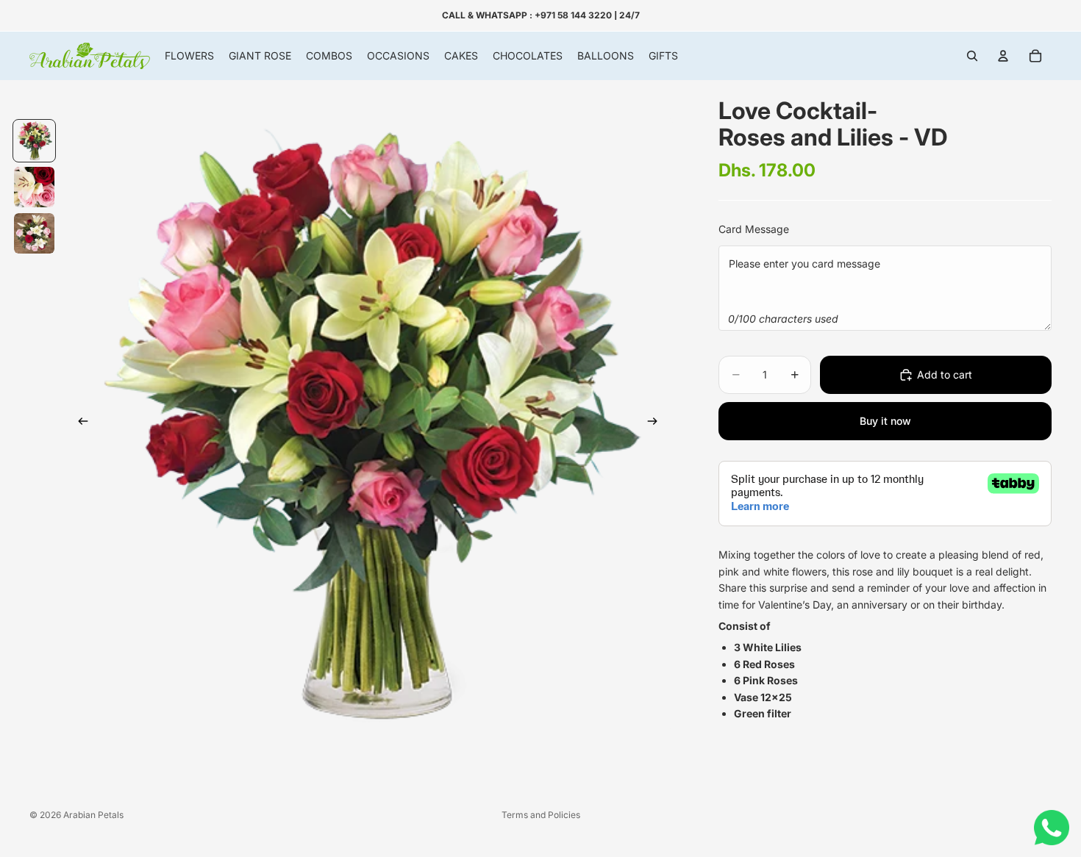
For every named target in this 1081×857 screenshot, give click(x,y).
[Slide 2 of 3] (34, 187)
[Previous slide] (79, 424)
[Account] (1003, 56)
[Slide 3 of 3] (34, 233)
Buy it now (885, 421)
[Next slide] (657, 424)
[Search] (972, 56)
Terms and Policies (541, 814)
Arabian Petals (93, 814)
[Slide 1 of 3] (34, 141)
